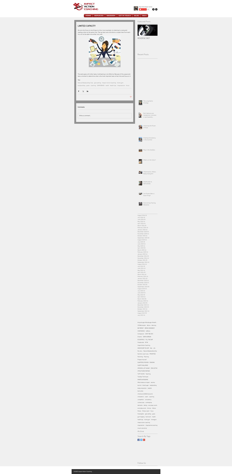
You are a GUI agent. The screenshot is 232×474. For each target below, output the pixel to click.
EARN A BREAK (147, 337)
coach (146, 397)
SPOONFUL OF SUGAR (144, 368)
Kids (151, 348)
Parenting (140, 357)
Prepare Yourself (142, 359)
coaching (93, 85)
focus (127, 85)
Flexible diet (141, 342)
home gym (120, 83)
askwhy (153, 382)
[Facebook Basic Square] (139, 440)
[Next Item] (154, 30)
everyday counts (152, 405)
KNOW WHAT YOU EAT (143, 348)
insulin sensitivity (142, 428)
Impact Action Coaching (109, 83)
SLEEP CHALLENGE (143, 365)
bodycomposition (142, 388)
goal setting (97, 83)
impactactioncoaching (151, 425)
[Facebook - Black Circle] (153, 9)
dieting (145, 405)
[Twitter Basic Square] (141, 440)
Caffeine (148, 331)
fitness (139, 411)
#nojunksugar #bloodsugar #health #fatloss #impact (148, 322)
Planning (146, 357)
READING (152, 362)
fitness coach (145, 411)
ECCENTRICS (141, 339)
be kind (139, 385)
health (154, 417)
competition (141, 399)
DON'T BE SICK (149, 334)
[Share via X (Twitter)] (83, 91)
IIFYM (146, 342)
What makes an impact (144, 382)
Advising (154, 325)
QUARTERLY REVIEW (143, 362)
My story (140, 351)
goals (88, 85)
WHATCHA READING (143, 379)
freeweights (141, 414)
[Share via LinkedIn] (87, 91)
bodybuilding (81, 85)
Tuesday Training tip (143, 377)
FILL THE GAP (149, 339)
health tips (113, 85)
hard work (148, 417)
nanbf (107, 85)
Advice (148, 325)
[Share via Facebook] (78, 91)
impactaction (121, 85)
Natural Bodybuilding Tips (85, 83)
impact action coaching (144, 422)
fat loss (149, 408)
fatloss (154, 408)
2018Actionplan (142, 325)
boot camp (140, 391)
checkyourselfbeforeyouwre (145, 394)
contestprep (148, 402)
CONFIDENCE (100, 85)
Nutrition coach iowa (143, 354)
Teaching (148, 374)
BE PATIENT (141, 328)
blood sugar (145, 385)
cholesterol (141, 397)
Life (154, 348)
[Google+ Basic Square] (144, 440)
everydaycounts (142, 408)
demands (140, 405)
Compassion (141, 334)
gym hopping (141, 417)
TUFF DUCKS (141, 374)
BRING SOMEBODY (150, 328)
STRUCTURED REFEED (144, 371)
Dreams (140, 337)
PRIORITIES (153, 354)
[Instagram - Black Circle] (156, 9)
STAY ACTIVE (154, 368)
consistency (148, 399)
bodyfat (150, 388)
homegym (154, 419)
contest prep (141, 402)
